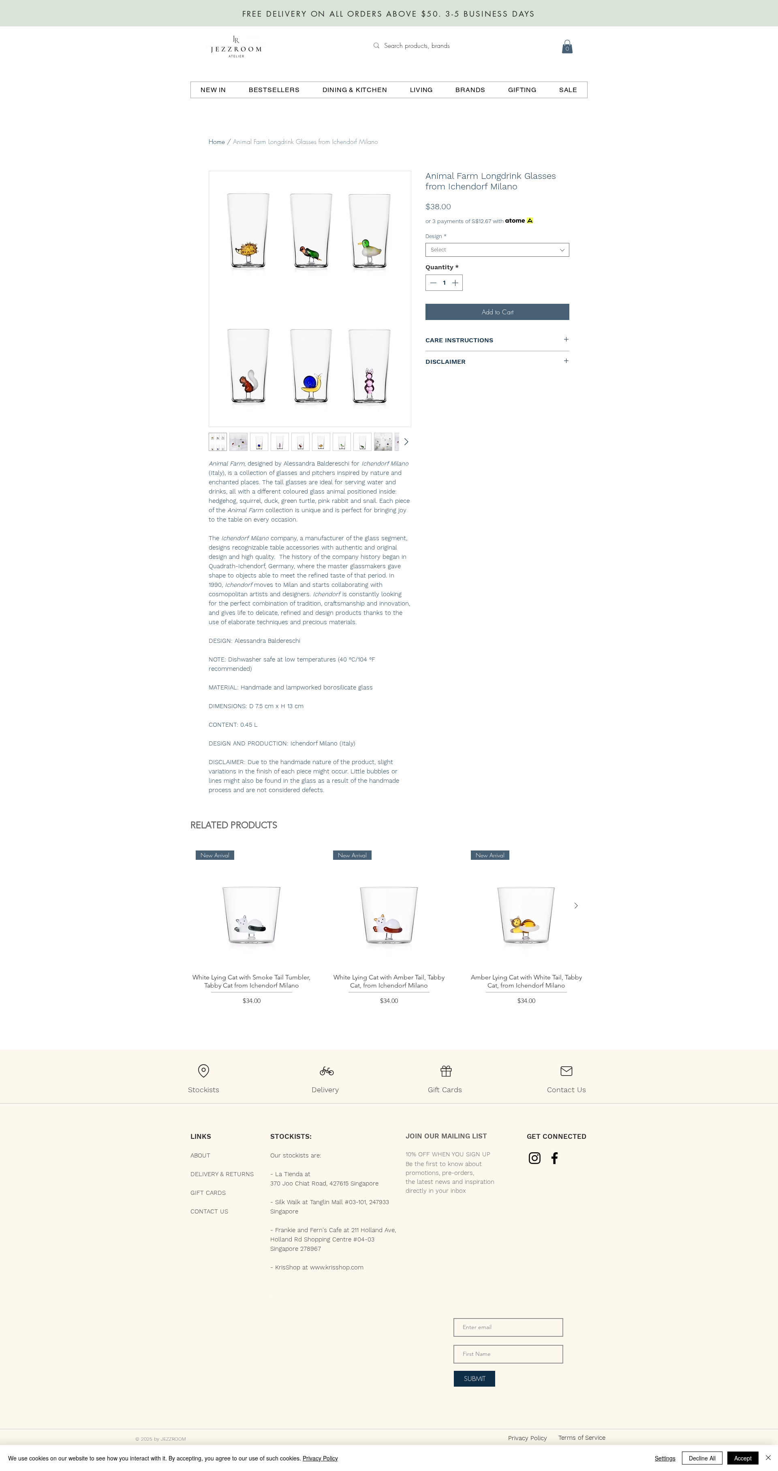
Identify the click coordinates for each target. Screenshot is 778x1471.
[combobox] (497, 250)
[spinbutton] (444, 282)
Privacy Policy (320, 1458)
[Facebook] (554, 1158)
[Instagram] (535, 1158)
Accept (743, 1458)
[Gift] (446, 1071)
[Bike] (326, 1071)
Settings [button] (665, 1458)
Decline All (702, 1458)
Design (436, 236)
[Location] (203, 1071)
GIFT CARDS (208, 1192)
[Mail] (566, 1071)
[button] (567, 46)
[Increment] (456, 282)
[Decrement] (432, 282)
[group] (389, 936)
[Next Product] (576, 906)
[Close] (768, 1458)
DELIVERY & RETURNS (222, 1174)
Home (217, 141)
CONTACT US (209, 1211)
